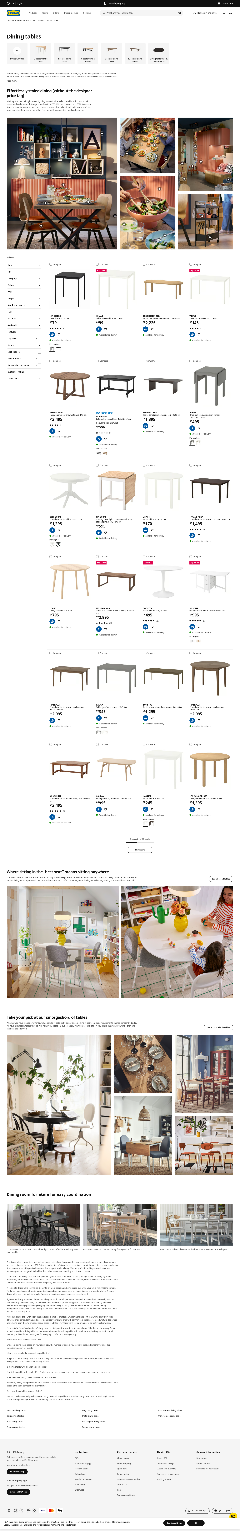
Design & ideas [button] (71, 13)
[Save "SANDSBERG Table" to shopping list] (59, 334)
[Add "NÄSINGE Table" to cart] (145, 809)
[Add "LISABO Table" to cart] (52, 621)
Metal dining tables (90, 1416)
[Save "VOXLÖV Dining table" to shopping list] (105, 809)
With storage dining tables (170, 1416)
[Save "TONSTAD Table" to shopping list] (152, 718)
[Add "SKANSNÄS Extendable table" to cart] (52, 720)
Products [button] (32, 13)
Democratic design (165, 1463)
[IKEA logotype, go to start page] (13, 13)
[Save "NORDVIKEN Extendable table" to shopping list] (105, 439)
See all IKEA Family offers (18, 1465)
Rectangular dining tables (93, 1421)
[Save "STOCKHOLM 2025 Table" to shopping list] (152, 329)
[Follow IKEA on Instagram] (15, 1510)
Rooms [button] (45, 13)
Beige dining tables (15, 1416)
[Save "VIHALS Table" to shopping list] (105, 329)
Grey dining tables (90, 1410)
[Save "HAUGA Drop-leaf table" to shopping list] (199, 428)
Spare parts (122, 1468)
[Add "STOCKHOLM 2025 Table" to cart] (145, 329)
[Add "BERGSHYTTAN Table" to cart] (145, 426)
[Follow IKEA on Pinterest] (34, 1510)
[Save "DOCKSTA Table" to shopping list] (152, 627)
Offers (77, 1458)
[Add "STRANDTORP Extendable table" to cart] (192, 535)
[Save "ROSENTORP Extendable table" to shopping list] (59, 530)
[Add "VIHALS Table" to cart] (99, 329)
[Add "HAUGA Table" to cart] (99, 718)
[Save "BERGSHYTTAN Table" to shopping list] (152, 426)
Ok (196, 1523)
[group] (102, 133)
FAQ (119, 1489)
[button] (147, 145)
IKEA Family (80, 1484)
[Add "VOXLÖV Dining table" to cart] (99, 809)
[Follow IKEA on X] (21, 1510)
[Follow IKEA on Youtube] (28, 1510)
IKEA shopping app (83, 1463)
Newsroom (201, 1458)
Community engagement (168, 1474)
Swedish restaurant (83, 1479)
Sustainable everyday (166, 1468)
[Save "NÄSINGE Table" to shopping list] (152, 809)
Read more (12, 80)
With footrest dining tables (170, 1410)
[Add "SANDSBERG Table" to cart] (52, 334)
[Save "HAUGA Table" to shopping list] (105, 718)
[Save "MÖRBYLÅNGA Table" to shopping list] (59, 431)
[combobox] (138, 13)
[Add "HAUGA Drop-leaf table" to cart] (192, 428)
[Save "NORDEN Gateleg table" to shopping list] (199, 627)
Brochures (79, 1489)
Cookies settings (174, 1523)
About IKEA (162, 1458)
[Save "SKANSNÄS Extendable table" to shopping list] (59, 720)
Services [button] (87, 13)
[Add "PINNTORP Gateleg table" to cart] (99, 532)
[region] (120, 1523)
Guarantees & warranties (128, 1479)
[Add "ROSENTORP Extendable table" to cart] (52, 530)
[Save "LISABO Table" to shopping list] (59, 621)
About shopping (124, 1463)
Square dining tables (91, 1427)
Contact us (122, 1484)
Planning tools (81, 1468)
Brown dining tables (16, 1427)
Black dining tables (15, 1421)
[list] (120, 53)
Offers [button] (56, 13)
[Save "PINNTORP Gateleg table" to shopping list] (105, 532)
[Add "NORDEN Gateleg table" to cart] (192, 627)
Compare (57, 264)
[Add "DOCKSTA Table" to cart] (145, 627)
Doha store (80, 1474)
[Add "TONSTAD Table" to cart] (145, 718)
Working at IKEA (164, 1479)
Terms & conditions (126, 1495)
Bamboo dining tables (17, 1410)
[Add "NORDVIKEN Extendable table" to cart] (99, 439)
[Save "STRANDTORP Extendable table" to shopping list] (199, 535)
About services (123, 1458)
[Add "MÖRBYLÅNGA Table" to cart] (52, 431)
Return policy (123, 1474)
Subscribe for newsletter (207, 1468)
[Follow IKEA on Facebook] (9, 1510)
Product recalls (203, 1463)
